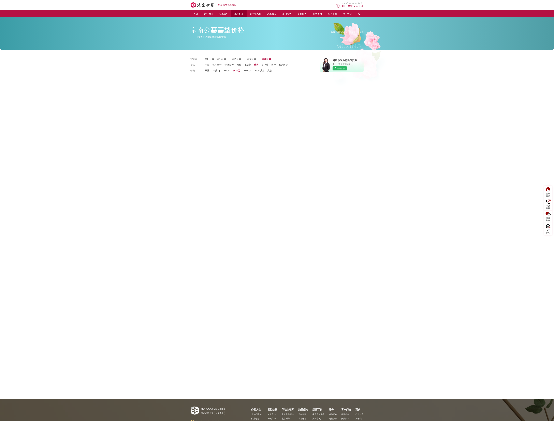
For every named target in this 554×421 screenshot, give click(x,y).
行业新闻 (208, 13)
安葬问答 (345, 418)
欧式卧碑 (283, 64)
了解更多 (219, 413)
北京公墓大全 (257, 414)
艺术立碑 (217, 64)
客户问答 (347, 13)
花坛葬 (247, 64)
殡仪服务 (287, 13)
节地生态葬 (255, 13)
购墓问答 (345, 414)
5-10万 (236, 70)
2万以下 (216, 70)
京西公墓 (236, 58)
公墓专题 (255, 418)
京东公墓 (251, 58)
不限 (207, 64)
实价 (269, 70)
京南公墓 (266, 58)
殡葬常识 (316, 418)
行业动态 (359, 414)
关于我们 (359, 418)
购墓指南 (317, 13)
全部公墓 (209, 58)
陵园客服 (341, 68)
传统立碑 (229, 64)
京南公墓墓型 (357, 32)
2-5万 (227, 70)
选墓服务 (271, 13)
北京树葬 (286, 418)
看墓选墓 (302, 418)
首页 (195, 13)
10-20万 (247, 70)
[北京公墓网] (202, 5)
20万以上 (259, 70)
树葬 (239, 64)
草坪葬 (264, 64)
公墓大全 (223, 13)
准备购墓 (302, 414)
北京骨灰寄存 (288, 414)
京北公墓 (221, 58)
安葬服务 (302, 13)
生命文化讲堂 (318, 414)
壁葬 (256, 64)
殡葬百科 (332, 13)
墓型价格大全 (343, 32)
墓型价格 (239, 13)
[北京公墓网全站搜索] (359, 13)
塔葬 (273, 64)
